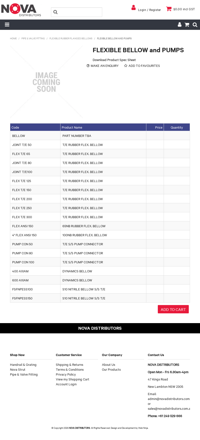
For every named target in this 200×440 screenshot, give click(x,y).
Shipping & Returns (69, 364)
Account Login (66, 384)
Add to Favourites (144, 65)
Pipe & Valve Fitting (33, 38)
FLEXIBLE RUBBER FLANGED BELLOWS (71, 38)
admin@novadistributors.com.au (171, 398)
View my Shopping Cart (72, 379)
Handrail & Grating (23, 364)
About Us (108, 364)
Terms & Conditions (70, 369)
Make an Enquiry (105, 65)
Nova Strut (17, 369)
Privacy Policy (66, 374)
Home (13, 38)
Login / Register (149, 9)
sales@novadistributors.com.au (170, 408)
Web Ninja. (143, 428)
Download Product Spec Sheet (114, 59)
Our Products (111, 369)
